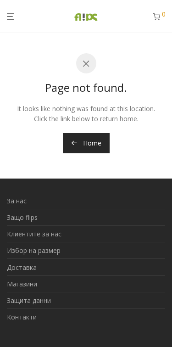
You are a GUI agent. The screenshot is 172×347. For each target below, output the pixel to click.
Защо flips (22, 217)
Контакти (22, 317)
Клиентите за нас (34, 233)
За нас (17, 200)
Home (91, 143)
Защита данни (29, 300)
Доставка (22, 267)
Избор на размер (34, 250)
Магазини (22, 284)
